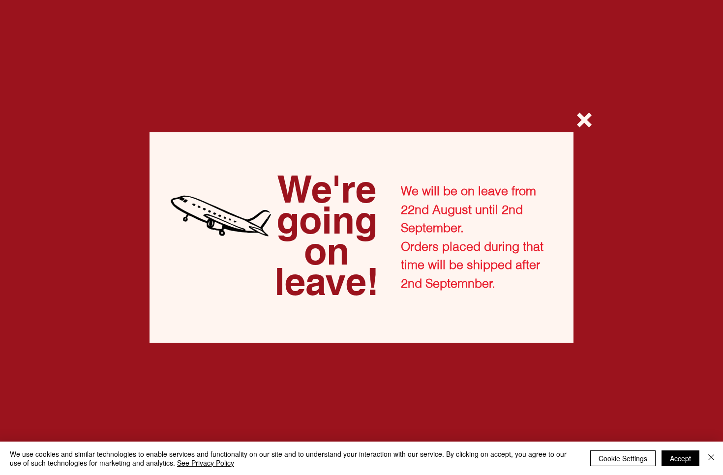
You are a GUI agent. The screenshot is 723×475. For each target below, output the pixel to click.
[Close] (711, 458)
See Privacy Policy (205, 463)
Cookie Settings (623, 458)
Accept (680, 458)
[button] (584, 120)
